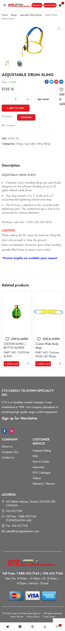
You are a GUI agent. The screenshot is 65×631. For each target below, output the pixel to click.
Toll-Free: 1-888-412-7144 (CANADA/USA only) (21, 518)
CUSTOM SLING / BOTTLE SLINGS (15, 346)
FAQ (35, 456)
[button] (37, 5)
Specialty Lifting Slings (31, 15)
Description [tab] (11, 165)
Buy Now (43, 99)
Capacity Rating (42, 451)
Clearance (37, 5)
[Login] (45, 627)
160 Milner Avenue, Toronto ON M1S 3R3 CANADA (30, 503)
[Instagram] (12, 431)
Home (5, 15)
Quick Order (50, 5)
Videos (37, 478)
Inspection (39, 467)
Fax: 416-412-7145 (17, 526)
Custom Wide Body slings (46, 346)
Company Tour (10, 452)
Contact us (8, 457)
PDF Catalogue (42, 473)
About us (7, 446)
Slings (14, 15)
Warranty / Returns (44, 484)
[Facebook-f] (4, 431)
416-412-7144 (14, 511)
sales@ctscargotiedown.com (22, 531)
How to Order (41, 462)
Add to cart (16, 108)
